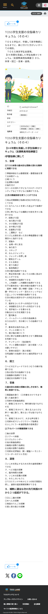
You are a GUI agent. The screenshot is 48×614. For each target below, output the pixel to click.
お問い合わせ (32, 599)
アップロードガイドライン (13, 599)
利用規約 (26, 604)
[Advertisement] (24, 535)
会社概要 (37, 604)
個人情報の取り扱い (11, 604)
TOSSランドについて (11, 595)
